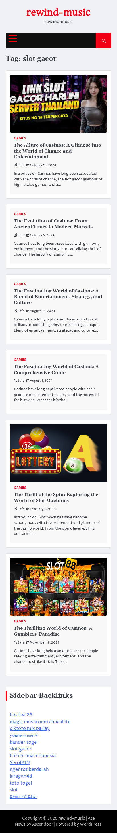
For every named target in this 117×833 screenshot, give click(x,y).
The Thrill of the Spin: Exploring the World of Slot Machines (56, 497)
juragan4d (21, 776)
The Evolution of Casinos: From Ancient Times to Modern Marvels (53, 224)
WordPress (90, 824)
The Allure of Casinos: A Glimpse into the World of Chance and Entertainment (57, 151)
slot (14, 790)
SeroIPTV (20, 763)
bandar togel (24, 742)
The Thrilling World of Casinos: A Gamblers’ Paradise (53, 631)
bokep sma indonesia (33, 756)
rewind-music (58, 12)
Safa (21, 165)
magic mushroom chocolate (40, 722)
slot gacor (21, 749)
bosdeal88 (21, 715)
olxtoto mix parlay (30, 729)
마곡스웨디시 (23, 797)
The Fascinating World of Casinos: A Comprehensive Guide (56, 370)
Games (20, 138)
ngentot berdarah (29, 769)
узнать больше (23, 735)
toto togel (21, 783)
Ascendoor (42, 824)
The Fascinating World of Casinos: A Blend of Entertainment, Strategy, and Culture (58, 297)
